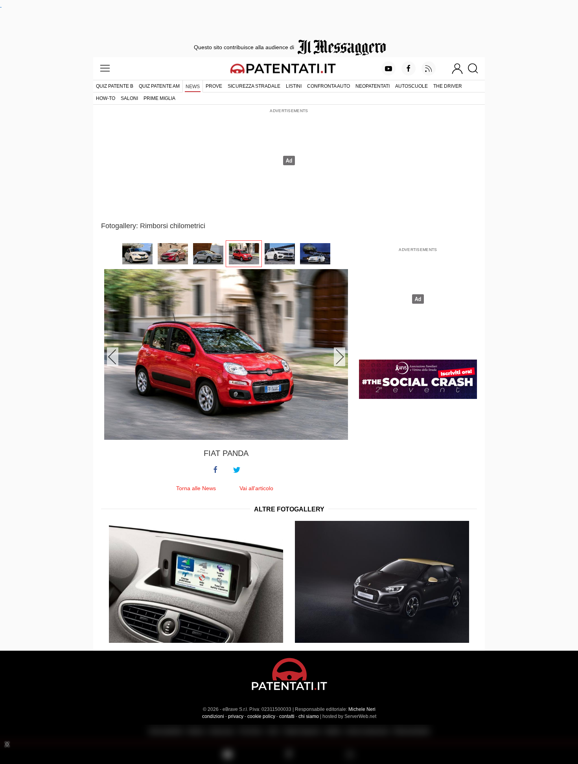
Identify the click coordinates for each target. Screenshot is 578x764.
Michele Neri (362, 709)
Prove (214, 86)
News (193, 86)
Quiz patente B (114, 86)
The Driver (447, 86)
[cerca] (476, 68)
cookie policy (261, 716)
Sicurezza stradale (254, 86)
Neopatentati (372, 86)
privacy (235, 716)
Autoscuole (411, 86)
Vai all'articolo (256, 488)
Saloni (129, 98)
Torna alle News (196, 488)
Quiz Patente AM (159, 86)
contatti (287, 716)
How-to (105, 98)
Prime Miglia (159, 98)
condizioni (213, 716)
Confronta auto (328, 86)
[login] (457, 68)
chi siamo (308, 716)
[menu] (105, 68)
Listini (294, 86)
